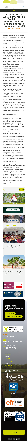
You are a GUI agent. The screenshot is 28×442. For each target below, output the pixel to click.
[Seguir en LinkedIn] (14, 439)
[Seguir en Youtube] (19, 439)
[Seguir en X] (11, 439)
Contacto (21, 1)
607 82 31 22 (8, 358)
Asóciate (7, 1)
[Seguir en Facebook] (9, 439)
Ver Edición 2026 (10, 313)
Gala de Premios (14, 2)
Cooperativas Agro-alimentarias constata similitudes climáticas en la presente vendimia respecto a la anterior (13, 247)
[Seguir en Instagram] (17, 439)
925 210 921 (8, 362)
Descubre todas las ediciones (13, 316)
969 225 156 (8, 365)
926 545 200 (10, 336)
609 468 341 (8, 355)
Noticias (17, 28)
